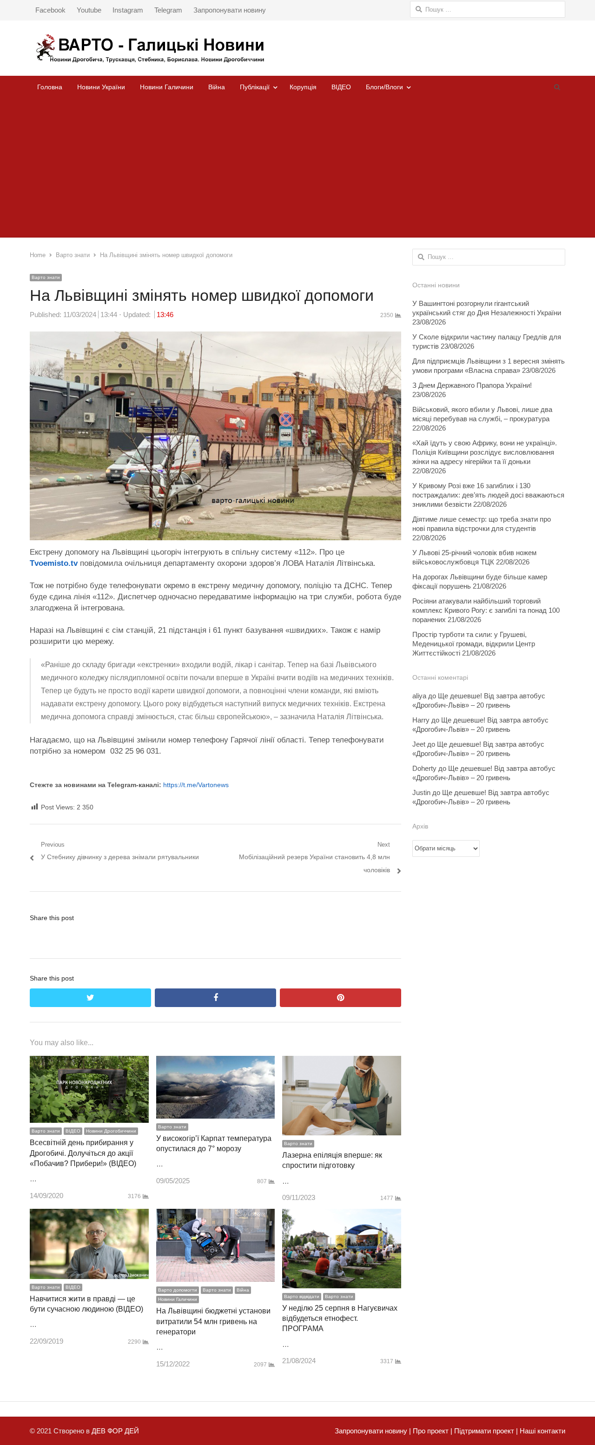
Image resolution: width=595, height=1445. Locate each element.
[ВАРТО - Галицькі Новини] (297, 48)
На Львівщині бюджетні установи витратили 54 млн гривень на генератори (213, 1321)
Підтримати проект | (485, 1431)
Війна (216, 87)
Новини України (101, 87)
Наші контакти (541, 1431)
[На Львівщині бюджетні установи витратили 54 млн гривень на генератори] (215, 1215)
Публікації (255, 87)
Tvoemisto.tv (54, 563)
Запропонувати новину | (373, 1431)
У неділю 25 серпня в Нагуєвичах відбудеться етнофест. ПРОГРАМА (339, 1318)
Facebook (50, 10)
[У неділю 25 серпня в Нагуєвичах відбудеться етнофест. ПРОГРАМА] (341, 1215)
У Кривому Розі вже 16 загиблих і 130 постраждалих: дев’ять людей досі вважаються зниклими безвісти (488, 495)
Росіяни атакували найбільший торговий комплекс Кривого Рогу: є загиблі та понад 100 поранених (486, 610)
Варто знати (46, 277)
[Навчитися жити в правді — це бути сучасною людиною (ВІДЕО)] (89, 1215)
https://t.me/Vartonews (196, 785)
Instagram (127, 10)
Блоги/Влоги (384, 87)
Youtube (89, 10)
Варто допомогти (177, 1290)
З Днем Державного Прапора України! (472, 385)
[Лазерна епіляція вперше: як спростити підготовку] (341, 1062)
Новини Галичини (166, 87)
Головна (49, 87)
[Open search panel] (557, 87)
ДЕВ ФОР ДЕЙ (115, 1431)
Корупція (303, 87)
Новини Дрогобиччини (111, 1130)
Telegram (168, 10)
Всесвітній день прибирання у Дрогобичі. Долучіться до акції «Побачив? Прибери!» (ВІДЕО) (83, 1153)
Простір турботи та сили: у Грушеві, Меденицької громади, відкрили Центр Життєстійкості (473, 643)
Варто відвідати (301, 1296)
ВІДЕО (341, 87)
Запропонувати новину (229, 10)
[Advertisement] (297, 168)
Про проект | (431, 1431)
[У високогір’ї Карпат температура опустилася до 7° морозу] (215, 1062)
